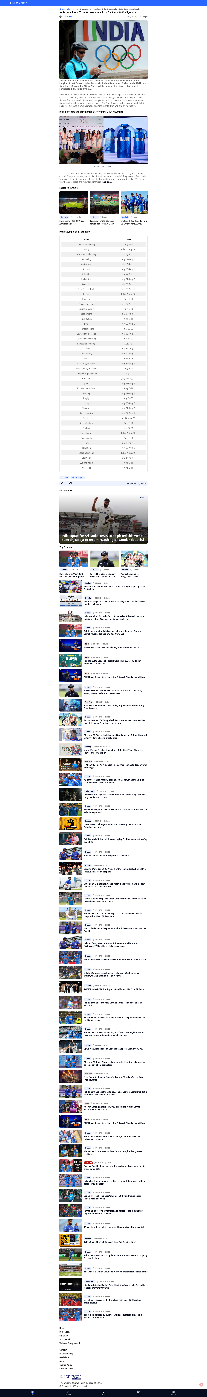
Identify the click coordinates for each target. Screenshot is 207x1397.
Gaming (88, 583)
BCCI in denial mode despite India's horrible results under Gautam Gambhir (115, 930)
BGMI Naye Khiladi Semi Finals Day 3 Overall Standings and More (114, 677)
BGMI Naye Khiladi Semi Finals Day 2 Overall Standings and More (114, 1123)
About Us (63, 1361)
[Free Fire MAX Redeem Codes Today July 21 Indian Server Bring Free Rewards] (70, 705)
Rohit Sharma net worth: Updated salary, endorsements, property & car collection (115, 1257)
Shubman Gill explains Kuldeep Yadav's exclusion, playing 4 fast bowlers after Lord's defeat (114, 885)
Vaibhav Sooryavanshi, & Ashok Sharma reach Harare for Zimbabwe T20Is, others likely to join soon (111, 944)
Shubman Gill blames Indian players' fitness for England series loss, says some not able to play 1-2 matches (114, 1034)
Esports (88, 598)
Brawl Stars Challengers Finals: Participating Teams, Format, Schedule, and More (113, 825)
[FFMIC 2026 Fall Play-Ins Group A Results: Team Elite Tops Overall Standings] (70, 764)
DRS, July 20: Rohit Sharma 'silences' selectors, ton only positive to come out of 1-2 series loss (114, 1063)
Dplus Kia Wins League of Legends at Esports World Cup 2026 (113, 1048)
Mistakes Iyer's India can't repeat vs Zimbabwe (106, 855)
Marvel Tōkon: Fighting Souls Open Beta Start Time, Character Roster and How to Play (114, 751)
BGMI (87, 644)
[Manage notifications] (201, 1384)
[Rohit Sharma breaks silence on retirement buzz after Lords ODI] (70, 957)
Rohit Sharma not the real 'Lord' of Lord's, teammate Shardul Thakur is (113, 1004)
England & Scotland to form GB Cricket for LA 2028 (134, 222)
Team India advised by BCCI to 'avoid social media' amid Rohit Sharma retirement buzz (113, 1316)
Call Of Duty (90, 791)
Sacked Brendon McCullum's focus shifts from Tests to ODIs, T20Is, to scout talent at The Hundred (103, 575)
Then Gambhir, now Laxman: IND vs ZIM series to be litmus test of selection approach (115, 811)
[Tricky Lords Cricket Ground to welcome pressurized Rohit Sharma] (70, 1269)
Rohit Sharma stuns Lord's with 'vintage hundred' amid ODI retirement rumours (112, 1138)
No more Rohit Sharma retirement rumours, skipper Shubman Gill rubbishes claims (115, 1019)
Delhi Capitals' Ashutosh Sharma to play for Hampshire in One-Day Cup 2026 (115, 840)
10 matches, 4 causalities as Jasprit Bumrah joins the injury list (114, 1227)
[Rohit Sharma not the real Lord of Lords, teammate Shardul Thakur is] (70, 1002)
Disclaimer (64, 1357)
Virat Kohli (64, 1339)
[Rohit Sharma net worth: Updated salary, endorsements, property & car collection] (70, 1254)
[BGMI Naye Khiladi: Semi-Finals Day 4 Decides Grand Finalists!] (70, 645)
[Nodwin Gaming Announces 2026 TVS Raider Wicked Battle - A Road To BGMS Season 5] (70, 1106)
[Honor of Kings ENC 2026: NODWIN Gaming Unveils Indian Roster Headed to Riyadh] (70, 601)
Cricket (94, 217)
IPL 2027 (63, 1335)
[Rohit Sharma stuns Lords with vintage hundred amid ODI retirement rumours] (70, 1136)
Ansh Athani (67, 16)
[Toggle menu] (4, 3)
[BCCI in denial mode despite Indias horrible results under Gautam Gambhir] (70, 928)
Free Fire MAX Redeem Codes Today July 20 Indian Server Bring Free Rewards (114, 1078)
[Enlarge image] (144, 119)
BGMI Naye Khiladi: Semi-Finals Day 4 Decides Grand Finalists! (113, 647)
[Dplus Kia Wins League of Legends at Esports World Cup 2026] (70, 1046)
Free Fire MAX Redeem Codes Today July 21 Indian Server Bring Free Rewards (114, 707)
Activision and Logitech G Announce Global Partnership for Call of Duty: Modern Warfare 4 (115, 796)
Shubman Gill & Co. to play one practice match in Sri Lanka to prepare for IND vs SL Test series (113, 915)
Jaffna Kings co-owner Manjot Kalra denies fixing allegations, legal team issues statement (113, 1212)
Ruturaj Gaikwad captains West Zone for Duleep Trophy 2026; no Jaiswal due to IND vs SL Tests (115, 900)
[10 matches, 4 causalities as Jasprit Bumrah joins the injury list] (70, 1225)
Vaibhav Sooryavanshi (70, 1343)
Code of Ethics (66, 1368)
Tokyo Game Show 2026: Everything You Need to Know (110, 1241)
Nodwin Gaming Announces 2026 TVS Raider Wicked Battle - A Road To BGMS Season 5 (113, 1108)
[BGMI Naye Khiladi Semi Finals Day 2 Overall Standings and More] (70, 1121)
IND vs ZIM (68, 1395)
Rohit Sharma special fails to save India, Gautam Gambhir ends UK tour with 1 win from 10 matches (115, 1093)
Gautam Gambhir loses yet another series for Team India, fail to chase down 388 (114, 1167)
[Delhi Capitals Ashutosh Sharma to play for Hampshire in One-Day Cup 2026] (70, 838)
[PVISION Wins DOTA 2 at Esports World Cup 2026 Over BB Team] (70, 987)
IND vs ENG (64, 1331)
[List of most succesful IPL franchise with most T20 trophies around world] (70, 1299)
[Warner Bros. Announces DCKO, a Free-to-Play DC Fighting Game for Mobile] (70, 586)
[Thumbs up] (62, 483)
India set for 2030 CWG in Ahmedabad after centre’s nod (71, 223)
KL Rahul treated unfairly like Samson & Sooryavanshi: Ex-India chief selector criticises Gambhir (114, 781)
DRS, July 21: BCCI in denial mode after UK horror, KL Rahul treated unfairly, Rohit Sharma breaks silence (115, 736)
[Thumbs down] (70, 483)
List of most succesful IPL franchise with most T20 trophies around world (112, 1301)
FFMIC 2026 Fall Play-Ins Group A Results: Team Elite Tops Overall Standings (115, 766)
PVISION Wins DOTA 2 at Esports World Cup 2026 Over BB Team (114, 989)
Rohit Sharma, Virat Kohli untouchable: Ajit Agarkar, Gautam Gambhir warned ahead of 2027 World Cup (71, 575)
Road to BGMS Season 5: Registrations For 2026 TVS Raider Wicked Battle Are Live (112, 662)
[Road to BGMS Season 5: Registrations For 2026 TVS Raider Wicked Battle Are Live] (70, 660)
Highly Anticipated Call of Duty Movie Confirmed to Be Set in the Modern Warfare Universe (115, 1286)
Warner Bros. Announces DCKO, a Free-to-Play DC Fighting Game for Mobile (114, 588)
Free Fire (88, 702)
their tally (106, 181)
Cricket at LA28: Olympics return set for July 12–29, (102, 222)
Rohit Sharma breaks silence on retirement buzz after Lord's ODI (115, 959)
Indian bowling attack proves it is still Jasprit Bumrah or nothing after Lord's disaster (114, 1182)
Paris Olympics (77, 477)
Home (62, 1328)
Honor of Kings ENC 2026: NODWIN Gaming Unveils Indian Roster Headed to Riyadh (114, 603)
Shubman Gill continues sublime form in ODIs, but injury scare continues (113, 1152)
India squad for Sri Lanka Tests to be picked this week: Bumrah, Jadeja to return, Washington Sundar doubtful (102, 537)
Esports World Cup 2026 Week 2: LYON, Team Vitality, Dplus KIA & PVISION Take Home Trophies (115, 870)
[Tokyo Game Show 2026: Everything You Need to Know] (70, 1240)
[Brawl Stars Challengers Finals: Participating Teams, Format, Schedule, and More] (70, 823)
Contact (63, 1349)
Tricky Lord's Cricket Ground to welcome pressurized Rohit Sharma (116, 1271)
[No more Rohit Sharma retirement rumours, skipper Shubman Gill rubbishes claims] (70, 1017)
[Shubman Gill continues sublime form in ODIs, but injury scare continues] (70, 1150)
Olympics (64, 217)
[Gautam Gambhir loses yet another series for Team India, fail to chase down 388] (70, 1165)
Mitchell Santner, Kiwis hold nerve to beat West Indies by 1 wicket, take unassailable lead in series (112, 974)
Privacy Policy (66, 1353)
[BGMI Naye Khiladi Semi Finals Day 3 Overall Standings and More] (70, 675)
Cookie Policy (65, 1364)
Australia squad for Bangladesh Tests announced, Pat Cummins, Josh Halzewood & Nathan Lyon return (133, 575)
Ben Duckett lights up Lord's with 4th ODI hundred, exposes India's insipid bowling (112, 1197)
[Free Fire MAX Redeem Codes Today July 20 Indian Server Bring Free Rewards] (70, 1076)
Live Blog (88, 1163)
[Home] (19, 3)
